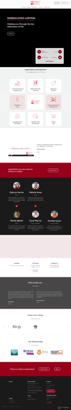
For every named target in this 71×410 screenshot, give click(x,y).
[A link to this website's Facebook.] (55, 3)
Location (40, 7)
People (28, 7)
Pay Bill (55, 51)
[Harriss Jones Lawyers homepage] (35, 3)
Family (53, 122)
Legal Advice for (17, 122)
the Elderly (17, 123)
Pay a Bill (48, 387)
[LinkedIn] (16, 206)
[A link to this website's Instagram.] (58, 3)
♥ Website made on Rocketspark (16, 406)
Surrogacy (17, 105)
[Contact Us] (59, 57)
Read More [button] (11, 33)
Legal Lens (47, 7)
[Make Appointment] (39, 52)
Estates (53, 90)
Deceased (54, 89)
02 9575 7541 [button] (53, 170)
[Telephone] (39, 57)
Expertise (34, 7)
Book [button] (57, 369)
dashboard (9, 406)
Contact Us (54, 57)
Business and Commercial (36, 122)
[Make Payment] (59, 52)
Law (17, 107)
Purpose (23, 7)
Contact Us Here (55, 267)
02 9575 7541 (65, 3)
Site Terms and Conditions (51, 397)
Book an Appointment (50, 385)
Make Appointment (44, 52)
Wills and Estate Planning (35, 89)
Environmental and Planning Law (53, 106)
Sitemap (48, 398)
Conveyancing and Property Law (17, 89)
